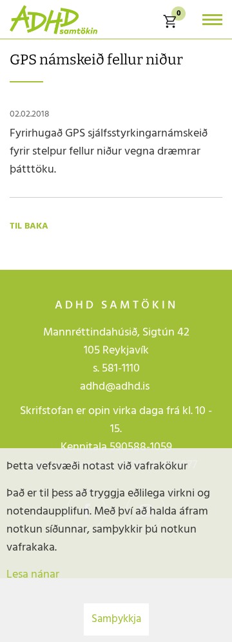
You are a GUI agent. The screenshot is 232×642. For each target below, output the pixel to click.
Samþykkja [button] (116, 619)
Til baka (29, 226)
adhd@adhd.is (116, 386)
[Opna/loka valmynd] (212, 19)
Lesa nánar (32, 574)
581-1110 (121, 368)
